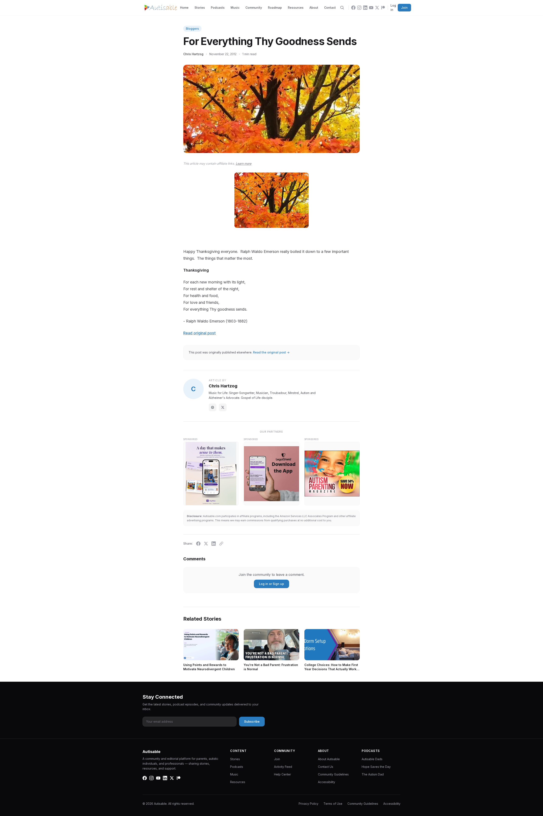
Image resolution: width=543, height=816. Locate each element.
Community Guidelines (333, 774)
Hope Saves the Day (376, 766)
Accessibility (326, 782)
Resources (296, 7)
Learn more (243, 163)
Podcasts (218, 7)
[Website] (212, 407)
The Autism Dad (373, 774)
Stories (200, 7)
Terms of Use (332, 803)
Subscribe (252, 721)
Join (404, 7)
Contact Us (325, 766)
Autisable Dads (372, 759)
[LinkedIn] (365, 8)
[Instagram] (359, 8)
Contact (330, 7)
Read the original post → (271, 352)
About (313, 7)
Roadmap (275, 7)
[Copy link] (221, 543)
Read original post (199, 333)
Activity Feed (283, 766)
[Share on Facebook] (198, 543)
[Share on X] (206, 543)
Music (235, 7)
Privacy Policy (308, 803)
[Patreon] (383, 8)
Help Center (282, 774)
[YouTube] (371, 8)
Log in (393, 7)
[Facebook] (353, 8)
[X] (377, 8)
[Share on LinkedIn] (213, 543)
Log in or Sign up (271, 584)
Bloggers (192, 28)
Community (253, 7)
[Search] (342, 7)
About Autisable (329, 759)
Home (184, 7)
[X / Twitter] (223, 407)
